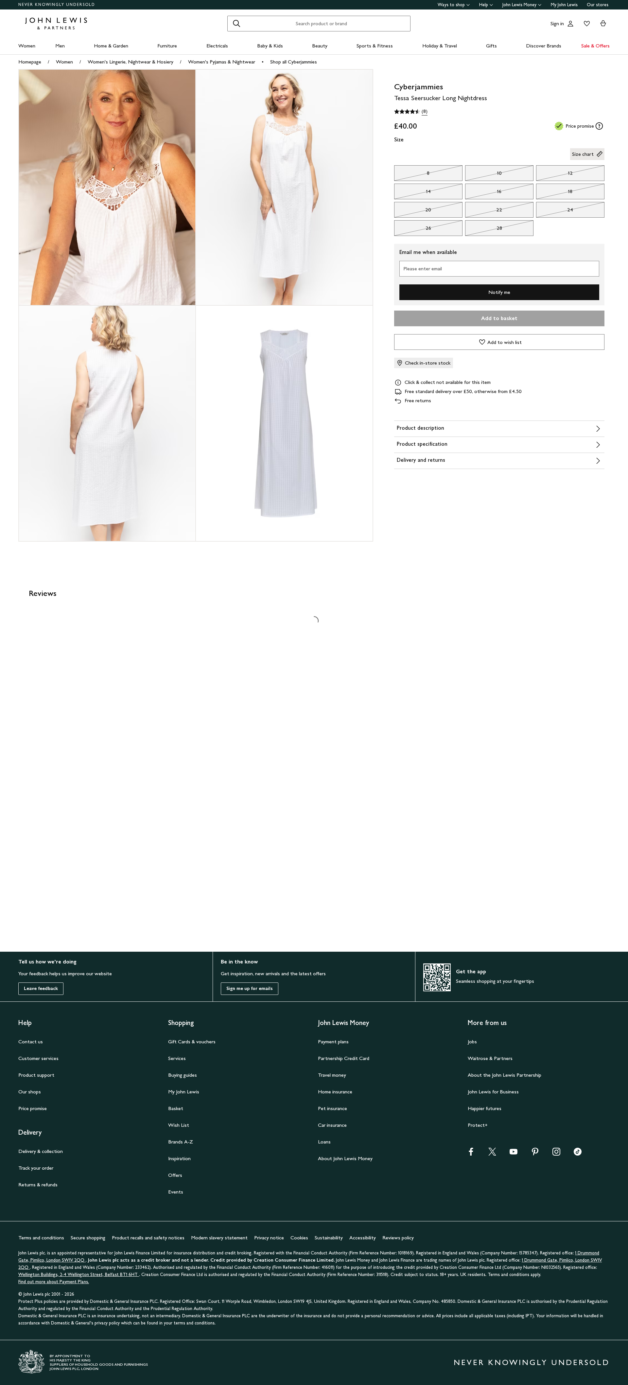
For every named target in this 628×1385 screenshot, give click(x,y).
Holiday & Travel (439, 46)
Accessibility (362, 1237)
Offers (175, 1175)
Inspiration (179, 1158)
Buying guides (182, 1075)
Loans (324, 1142)
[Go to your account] (570, 23)
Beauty (319, 46)
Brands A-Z (180, 1142)
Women (26, 46)
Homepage (29, 62)
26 (412, 230)
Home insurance (335, 1091)
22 (483, 211)
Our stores (597, 5)
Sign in (557, 23)
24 (554, 211)
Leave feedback (41, 988)
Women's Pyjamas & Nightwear (221, 62)
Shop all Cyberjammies (293, 62)
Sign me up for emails (249, 988)
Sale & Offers (595, 46)
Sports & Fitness (375, 46)
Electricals (217, 46)
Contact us (30, 1041)
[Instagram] (556, 1154)
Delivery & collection (40, 1151)
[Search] (236, 23)
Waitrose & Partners (490, 1058)
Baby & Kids (270, 46)
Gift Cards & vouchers (192, 1041)
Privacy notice (269, 1237)
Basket (175, 1108)
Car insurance (332, 1125)
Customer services (38, 1058)
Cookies (299, 1237)
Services (177, 1058)
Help (483, 5)
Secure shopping (88, 1237)
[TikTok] (578, 1154)
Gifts (491, 46)
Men (60, 46)
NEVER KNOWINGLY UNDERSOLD (56, 4)
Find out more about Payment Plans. (53, 1282)
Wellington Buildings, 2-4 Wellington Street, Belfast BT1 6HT (78, 1274)
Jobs (472, 1041)
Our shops (29, 1091)
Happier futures (484, 1108)
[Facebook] (471, 1154)
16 (483, 193)
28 (483, 230)
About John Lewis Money (345, 1158)
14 (412, 193)
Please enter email (422, 268)
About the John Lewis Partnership (504, 1075)
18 (554, 193)
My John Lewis (564, 5)
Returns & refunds (38, 1184)
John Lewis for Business (493, 1091)
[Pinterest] (535, 1154)
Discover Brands (543, 46)
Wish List (178, 1125)
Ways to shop (451, 5)
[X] (492, 1154)
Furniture (167, 46)
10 (483, 175)
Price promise (32, 1108)
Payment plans (333, 1041)
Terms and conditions (41, 1237)
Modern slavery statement (219, 1237)
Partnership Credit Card (343, 1058)
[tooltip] (599, 126)
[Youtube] (513, 1154)
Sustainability (329, 1237)
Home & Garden (111, 46)
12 (554, 175)
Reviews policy (398, 1237)
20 (412, 211)
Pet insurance (332, 1108)
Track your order (35, 1168)
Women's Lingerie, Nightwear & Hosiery (130, 62)
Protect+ (478, 1125)
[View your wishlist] (585, 23)
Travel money (332, 1075)
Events (175, 1192)
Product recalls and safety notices (148, 1237)
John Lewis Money (519, 5)
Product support (36, 1075)
